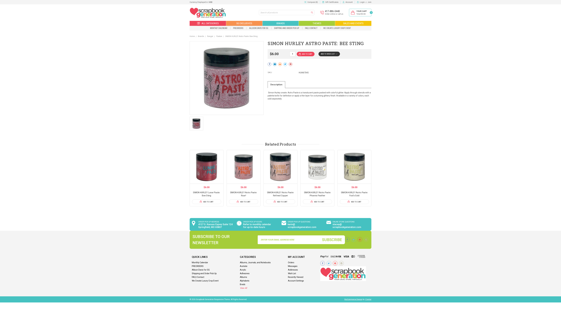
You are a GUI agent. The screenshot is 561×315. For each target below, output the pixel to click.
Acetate (243, 266)
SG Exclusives (244, 23)
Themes (317, 23)
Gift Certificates (331, 2)
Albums (243, 277)
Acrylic (243, 270)
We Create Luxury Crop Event (337, 28)
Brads (242, 284)
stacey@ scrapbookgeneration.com (347, 226)
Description (276, 84)
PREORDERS (238, 28)
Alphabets (244, 281)
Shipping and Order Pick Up (286, 28)
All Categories (210, 23)
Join (369, 2)
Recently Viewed (295, 277)
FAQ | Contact (311, 28)
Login (362, 2)
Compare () (312, 2)
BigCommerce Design (353, 299)
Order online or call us (334, 14)
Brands (280, 23)
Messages (292, 266)
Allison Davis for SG (258, 28)
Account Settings (296, 281)
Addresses (293, 270)
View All (243, 288)
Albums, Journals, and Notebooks (255, 262)
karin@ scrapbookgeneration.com (302, 226)
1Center (368, 299)
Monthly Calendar (218, 28)
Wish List (292, 273)
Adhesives (245, 273)
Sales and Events (353, 23)
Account (349, 2)
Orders (291, 262)
